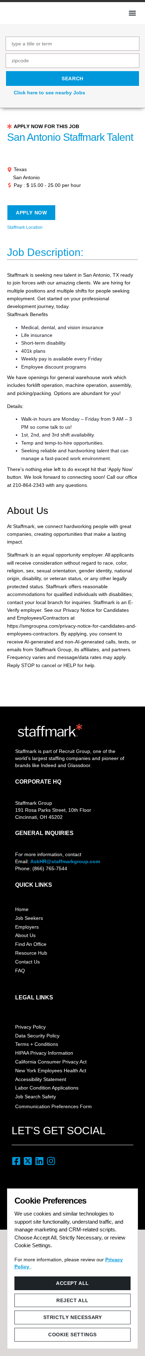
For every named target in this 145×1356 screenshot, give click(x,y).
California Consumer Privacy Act (51, 1062)
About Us (25, 935)
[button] (132, 13)
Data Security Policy (37, 1035)
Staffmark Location (25, 227)
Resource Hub (31, 953)
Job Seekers (29, 918)
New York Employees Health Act (50, 1070)
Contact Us (27, 962)
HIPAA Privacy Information (44, 1053)
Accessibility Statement (40, 1079)
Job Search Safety (35, 1096)
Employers (27, 927)
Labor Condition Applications (46, 1088)
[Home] (30, 12)
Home (22, 909)
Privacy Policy (30, 1027)
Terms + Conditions (36, 1044)
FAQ (20, 970)
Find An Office (30, 944)
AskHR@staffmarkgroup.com (65, 861)
